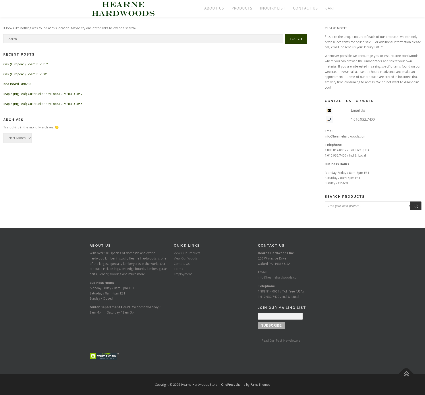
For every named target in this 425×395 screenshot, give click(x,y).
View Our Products (187, 253)
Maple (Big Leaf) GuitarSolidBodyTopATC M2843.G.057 (42, 94)
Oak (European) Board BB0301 (25, 74)
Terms (178, 269)
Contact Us (182, 263)
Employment (183, 274)
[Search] (415, 205)
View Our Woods (186, 258)
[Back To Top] (406, 374)
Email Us (358, 110)
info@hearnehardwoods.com (345, 136)
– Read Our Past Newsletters (279, 340)
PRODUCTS (242, 8)
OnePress (228, 384)
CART (330, 8)
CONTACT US (305, 8)
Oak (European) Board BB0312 (25, 64)
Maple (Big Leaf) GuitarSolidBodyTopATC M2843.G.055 (42, 104)
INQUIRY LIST (273, 8)
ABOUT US (214, 8)
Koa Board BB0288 (17, 84)
